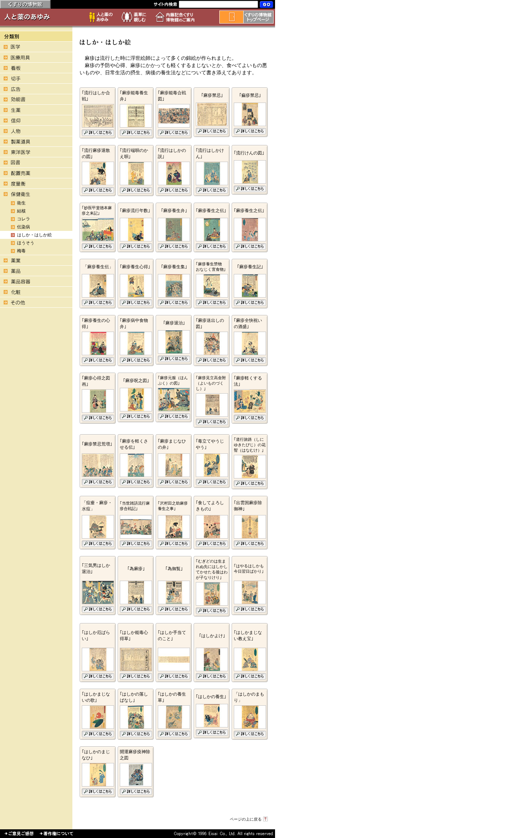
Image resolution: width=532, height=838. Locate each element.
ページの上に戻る (246, 819)
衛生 (21, 203)
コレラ (23, 218)
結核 (21, 210)
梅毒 (21, 250)
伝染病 (23, 226)
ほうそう (25, 242)
